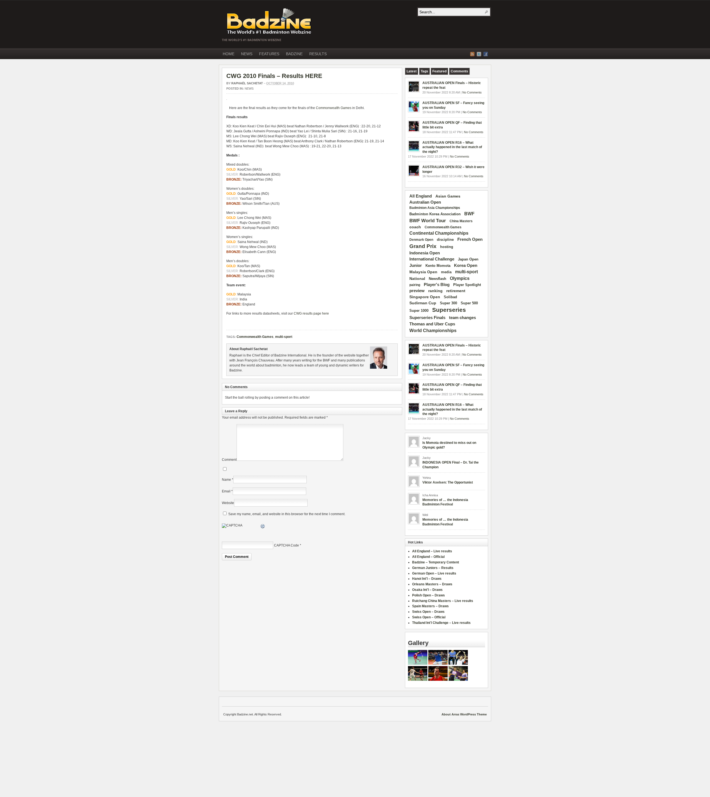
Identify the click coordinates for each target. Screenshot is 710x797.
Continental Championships (438, 233)
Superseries (449, 310)
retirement (455, 291)
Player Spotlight (467, 285)
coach (415, 227)
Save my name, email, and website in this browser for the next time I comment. (286, 514)
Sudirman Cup (422, 303)
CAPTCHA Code (286, 545)
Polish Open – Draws (428, 595)
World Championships (433, 330)
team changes (462, 317)
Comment (229, 460)
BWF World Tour (427, 220)
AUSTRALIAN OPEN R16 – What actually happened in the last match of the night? (452, 147)
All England (420, 196)
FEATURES (269, 54)
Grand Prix (423, 246)
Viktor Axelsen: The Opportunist (447, 482)
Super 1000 (418, 311)
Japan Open (468, 259)
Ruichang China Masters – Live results (442, 601)
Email (226, 491)
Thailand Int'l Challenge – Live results (441, 623)
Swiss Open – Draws (428, 612)
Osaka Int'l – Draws (427, 590)
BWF (469, 213)
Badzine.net (269, 21)
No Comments (472, 92)
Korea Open (465, 265)
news (249, 88)
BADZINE (294, 54)
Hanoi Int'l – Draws (427, 579)
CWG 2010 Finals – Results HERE (274, 75)
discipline (445, 239)
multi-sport (283, 337)
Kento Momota (437, 266)
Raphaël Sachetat (247, 83)
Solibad (450, 297)
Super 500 (469, 303)
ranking (435, 291)
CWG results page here (311, 313)
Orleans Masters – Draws (432, 584)
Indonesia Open (424, 253)
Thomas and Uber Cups (432, 324)
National (417, 278)
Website (228, 503)
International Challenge (431, 259)
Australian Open (425, 202)
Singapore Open (424, 297)
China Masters (461, 221)
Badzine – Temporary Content (435, 562)
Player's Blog (437, 284)
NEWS (246, 54)
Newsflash (437, 279)
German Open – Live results (434, 573)
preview (417, 291)
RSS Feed (472, 54)
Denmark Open (421, 240)
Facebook (485, 54)
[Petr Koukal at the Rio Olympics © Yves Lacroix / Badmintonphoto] (438, 664)
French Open (470, 239)
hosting (446, 247)
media (446, 272)
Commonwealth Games (333, 108)
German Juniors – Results (432, 568)
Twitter (479, 54)
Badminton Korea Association (435, 214)
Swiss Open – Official (428, 617)
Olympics (460, 278)
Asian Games (447, 196)
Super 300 (448, 303)
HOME (228, 54)
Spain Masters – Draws (430, 606)
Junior (415, 265)
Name (226, 480)
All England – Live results (432, 551)
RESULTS (318, 54)
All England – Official (428, 557)
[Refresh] (263, 527)
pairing (414, 285)
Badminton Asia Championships (434, 208)
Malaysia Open (423, 272)
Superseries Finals (427, 317)
